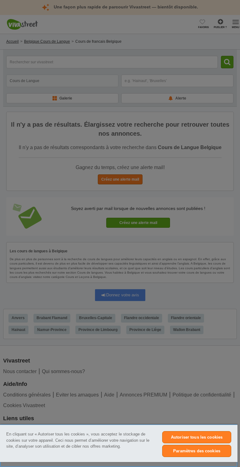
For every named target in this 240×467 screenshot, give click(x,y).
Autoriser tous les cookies (196, 437)
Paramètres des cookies (196, 451)
